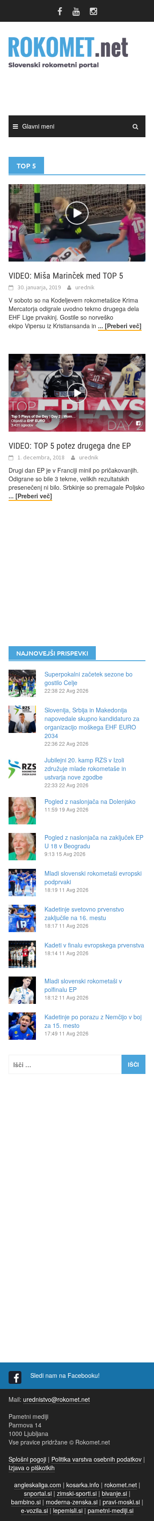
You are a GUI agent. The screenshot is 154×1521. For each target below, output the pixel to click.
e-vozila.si (34, 1510)
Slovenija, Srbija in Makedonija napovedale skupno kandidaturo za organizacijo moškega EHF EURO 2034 (91, 723)
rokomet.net (120, 1484)
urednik (85, 287)
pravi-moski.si (121, 1501)
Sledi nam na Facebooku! (65, 1375)
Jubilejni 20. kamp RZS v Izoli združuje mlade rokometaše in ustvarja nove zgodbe (85, 768)
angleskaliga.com (37, 1484)
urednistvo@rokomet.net (56, 1399)
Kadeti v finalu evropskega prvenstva (94, 945)
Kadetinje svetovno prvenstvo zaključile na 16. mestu (84, 913)
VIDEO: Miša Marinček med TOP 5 (66, 276)
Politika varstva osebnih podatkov (96, 1459)
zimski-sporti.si (77, 1493)
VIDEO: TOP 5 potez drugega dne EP (70, 446)
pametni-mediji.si (110, 1510)
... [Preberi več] (120, 325)
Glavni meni (38, 126)
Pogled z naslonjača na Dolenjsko (90, 801)
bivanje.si (114, 1493)
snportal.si (38, 1493)
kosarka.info (82, 1484)
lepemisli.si (68, 1510)
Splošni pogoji (27, 1459)
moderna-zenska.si (72, 1501)
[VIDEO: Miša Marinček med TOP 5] (77, 222)
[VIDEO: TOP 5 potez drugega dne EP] (77, 392)
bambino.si (26, 1501)
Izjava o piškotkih (32, 1467)
